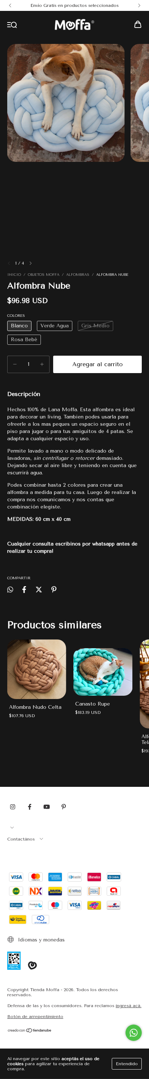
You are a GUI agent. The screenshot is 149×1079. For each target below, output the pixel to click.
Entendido (127, 1063)
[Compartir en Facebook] (24, 589)
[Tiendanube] (29, 1031)
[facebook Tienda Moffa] (29, 806)
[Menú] (12, 25)
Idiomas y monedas (40, 940)
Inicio (14, 275)
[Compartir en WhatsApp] (10, 589)
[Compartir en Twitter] (38, 589)
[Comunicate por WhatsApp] (133, 1033)
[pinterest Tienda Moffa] (63, 806)
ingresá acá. (128, 1005)
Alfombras (78, 275)
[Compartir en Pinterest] (53, 589)
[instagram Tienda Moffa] (12, 806)
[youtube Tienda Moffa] (46, 806)
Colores (16, 316)
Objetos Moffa (43, 275)
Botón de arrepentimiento (35, 1016)
